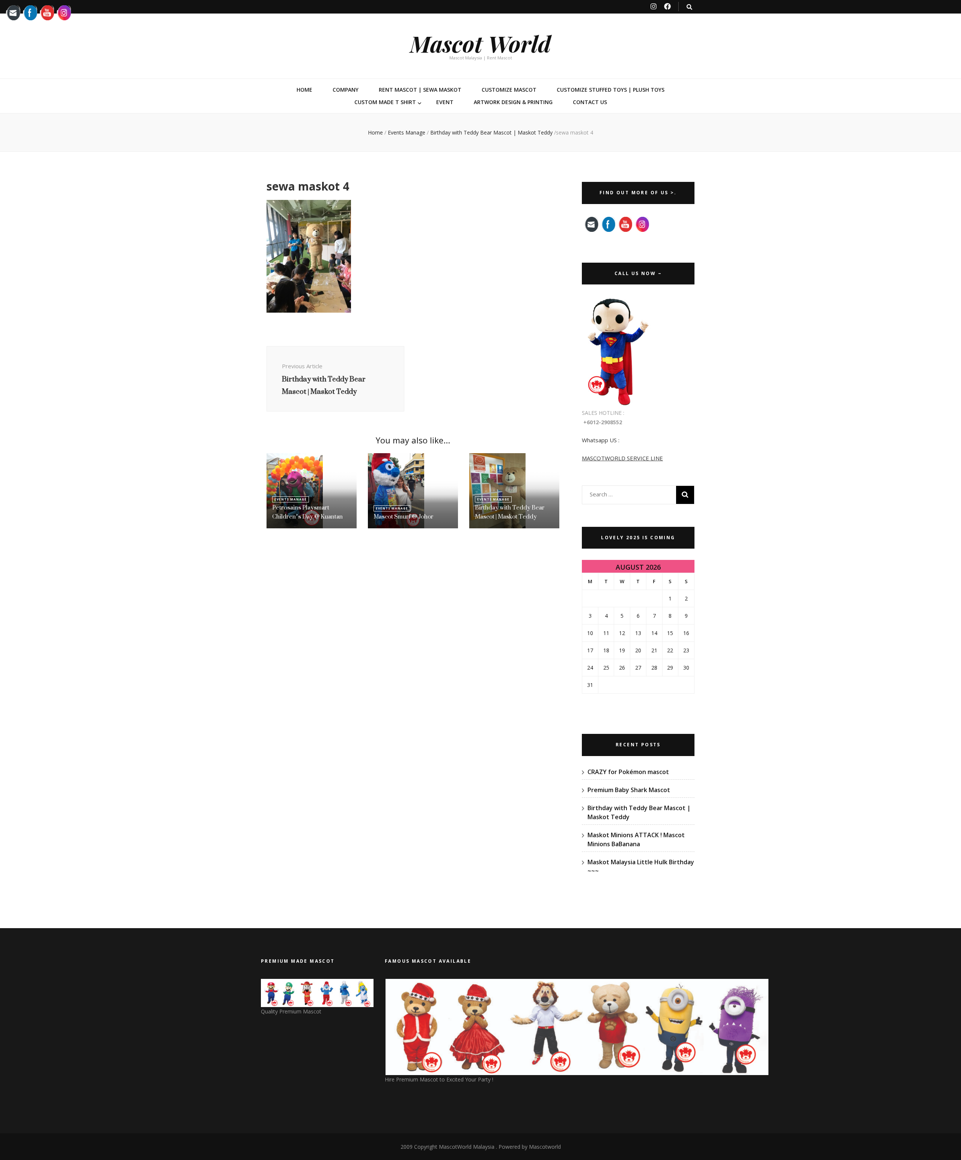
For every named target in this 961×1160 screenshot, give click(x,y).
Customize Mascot (509, 89)
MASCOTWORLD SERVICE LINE (622, 458)
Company (345, 89)
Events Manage (406, 132)
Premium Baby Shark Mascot (628, 790)
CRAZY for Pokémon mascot (628, 772)
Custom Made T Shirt (385, 102)
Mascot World (480, 43)
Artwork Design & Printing (513, 102)
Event (444, 102)
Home (304, 89)
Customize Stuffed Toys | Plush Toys (610, 89)
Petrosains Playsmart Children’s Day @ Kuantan (307, 512)
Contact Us (590, 102)
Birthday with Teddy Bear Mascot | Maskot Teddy (510, 512)
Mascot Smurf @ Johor (404, 516)
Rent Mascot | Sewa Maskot (420, 89)
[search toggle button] (689, 7)
